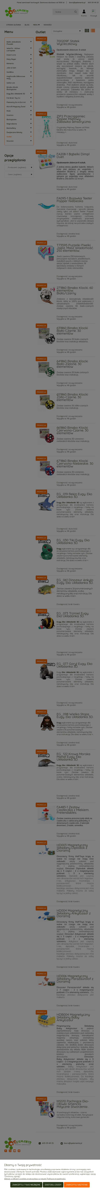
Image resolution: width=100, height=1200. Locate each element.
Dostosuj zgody (53, 1185)
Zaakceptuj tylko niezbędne (26, 1185)
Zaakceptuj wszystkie (77, 1185)
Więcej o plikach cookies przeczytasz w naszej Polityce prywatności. (35, 1178)
